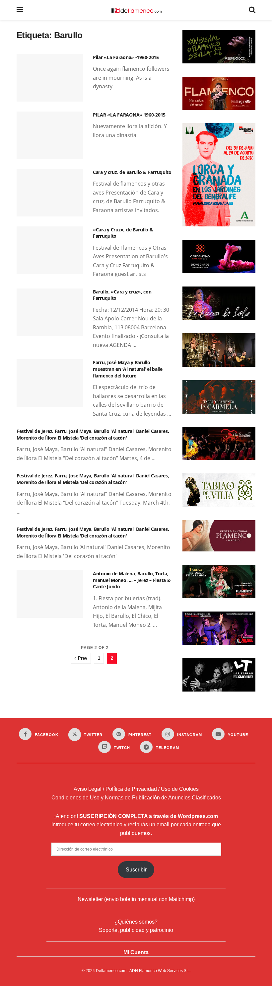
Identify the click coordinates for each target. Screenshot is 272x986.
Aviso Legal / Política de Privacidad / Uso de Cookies (136, 789)
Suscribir (136, 869)
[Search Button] (252, 10)
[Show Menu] (20, 10)
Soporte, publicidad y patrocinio (136, 930)
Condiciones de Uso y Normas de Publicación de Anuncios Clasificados (136, 797)
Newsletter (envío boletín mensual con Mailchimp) (136, 899)
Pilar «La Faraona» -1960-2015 (126, 57)
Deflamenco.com (111, 970)
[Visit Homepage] (136, 10)
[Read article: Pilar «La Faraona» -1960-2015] (50, 78)
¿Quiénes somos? (136, 922)
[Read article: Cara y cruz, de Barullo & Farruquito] (50, 192)
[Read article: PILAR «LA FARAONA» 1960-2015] (50, 135)
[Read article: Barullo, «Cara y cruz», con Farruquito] (50, 312)
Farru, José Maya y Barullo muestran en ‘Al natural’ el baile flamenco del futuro (128, 368)
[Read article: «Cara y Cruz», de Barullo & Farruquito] (50, 250)
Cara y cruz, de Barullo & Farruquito (132, 172)
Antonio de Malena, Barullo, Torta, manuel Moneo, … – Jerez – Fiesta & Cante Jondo (131, 580)
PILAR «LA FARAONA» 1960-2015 (129, 115)
